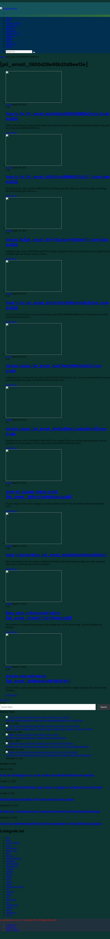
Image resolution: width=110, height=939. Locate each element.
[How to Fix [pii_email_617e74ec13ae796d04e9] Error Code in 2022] (34, 228)
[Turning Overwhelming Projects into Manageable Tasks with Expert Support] (41, 752)
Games (9, 881)
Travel (8, 46)
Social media (11, 905)
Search (3, 702)
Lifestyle (10, 892)
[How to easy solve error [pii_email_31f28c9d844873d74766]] (34, 664)
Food (8, 879)
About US (10, 927)
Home (8, 18)
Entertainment (12, 33)
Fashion (9, 36)
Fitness (9, 876)
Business (10, 28)
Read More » (12, 133)
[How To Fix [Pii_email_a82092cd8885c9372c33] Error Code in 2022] (34, 165)
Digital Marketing (14, 858)
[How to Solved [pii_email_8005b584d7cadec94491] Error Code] (34, 417)
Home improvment (14, 887)
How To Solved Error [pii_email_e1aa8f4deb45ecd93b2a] (56, 555)
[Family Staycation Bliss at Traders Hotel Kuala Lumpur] (32, 734)
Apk (8, 20)
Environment (11, 866)
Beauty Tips (11, 850)
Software (10, 907)
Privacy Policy (12, 930)
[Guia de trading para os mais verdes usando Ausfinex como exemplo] (38, 717)
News (8, 894)
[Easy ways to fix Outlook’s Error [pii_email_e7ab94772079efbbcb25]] (34, 601)
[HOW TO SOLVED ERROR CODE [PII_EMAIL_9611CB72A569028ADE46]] (34, 480)
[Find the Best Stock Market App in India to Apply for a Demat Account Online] (42, 726)
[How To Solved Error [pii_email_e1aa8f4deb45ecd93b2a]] (34, 543)
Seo (7, 902)
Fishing (9, 874)
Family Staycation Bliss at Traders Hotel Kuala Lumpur (36, 737)
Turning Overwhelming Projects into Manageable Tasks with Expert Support (48, 755)
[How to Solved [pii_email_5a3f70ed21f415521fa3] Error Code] (34, 354)
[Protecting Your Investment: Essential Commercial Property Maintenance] (40, 743)
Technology (11, 44)
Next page (4, 700)
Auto (8, 845)
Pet (7, 897)
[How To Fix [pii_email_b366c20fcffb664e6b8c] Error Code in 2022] (34, 291)
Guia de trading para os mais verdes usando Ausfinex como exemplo (44, 720)
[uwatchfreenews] (8, 8)
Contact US (11, 925)
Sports (8, 41)
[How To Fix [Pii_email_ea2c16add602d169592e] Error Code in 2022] (34, 102)
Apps (8, 840)
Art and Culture (13, 23)
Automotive (11, 26)
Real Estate (11, 899)
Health (9, 39)
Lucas (8, 104)
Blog (8, 853)
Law (8, 889)
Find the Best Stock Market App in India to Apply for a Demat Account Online (49, 729)
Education (10, 31)
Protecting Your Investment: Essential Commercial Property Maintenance (47, 746)
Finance (9, 871)
